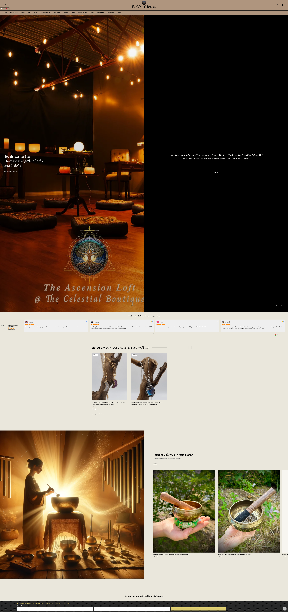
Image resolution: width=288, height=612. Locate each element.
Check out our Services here (10, 171)
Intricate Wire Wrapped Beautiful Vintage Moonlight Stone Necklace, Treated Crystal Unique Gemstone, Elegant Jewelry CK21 (147, 403)
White (95, 409)
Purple (92, 409)
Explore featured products (98, 414)
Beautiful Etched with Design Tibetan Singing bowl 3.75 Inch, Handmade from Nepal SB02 (170, 554)
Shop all (216, 172)
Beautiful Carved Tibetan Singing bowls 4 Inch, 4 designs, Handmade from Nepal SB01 (234, 554)
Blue (93, 409)
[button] (5, 5)
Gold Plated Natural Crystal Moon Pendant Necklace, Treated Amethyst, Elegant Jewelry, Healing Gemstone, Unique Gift (108, 403)
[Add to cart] (124, 397)
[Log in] (277, 5)
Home (5, 12)
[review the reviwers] (86, 322)
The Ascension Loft (14, 12)
